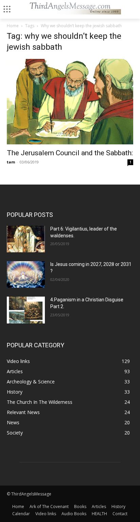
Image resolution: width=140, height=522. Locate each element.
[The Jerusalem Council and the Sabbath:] (70, 101)
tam (11, 161)
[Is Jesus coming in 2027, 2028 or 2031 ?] (26, 274)
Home (13, 26)
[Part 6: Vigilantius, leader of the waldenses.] (26, 239)
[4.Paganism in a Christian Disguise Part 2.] (26, 310)
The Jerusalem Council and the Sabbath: (70, 153)
